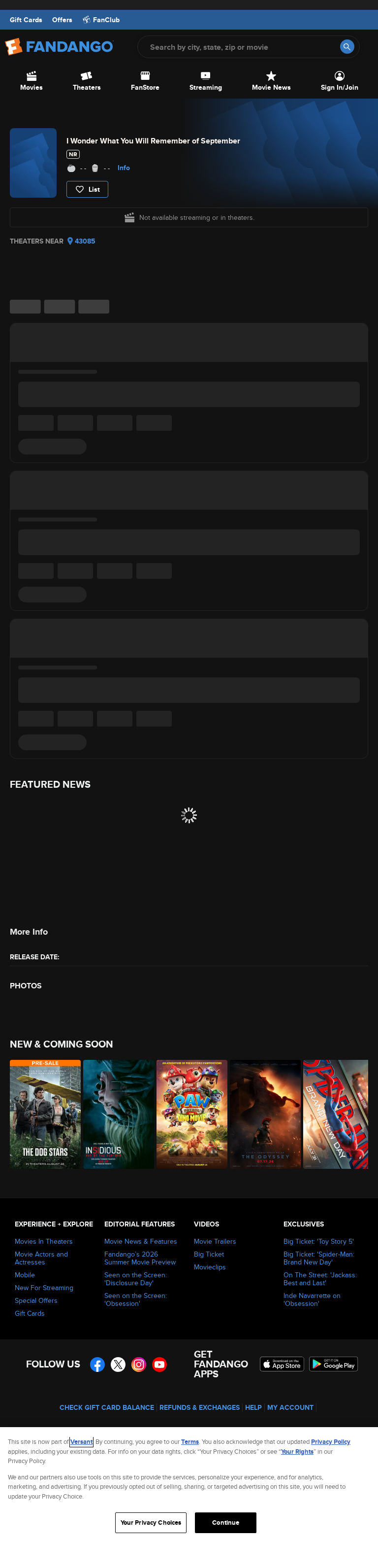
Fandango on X (118, 1364)
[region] (189, 1484)
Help (253, 1407)
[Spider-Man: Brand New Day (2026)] (334, 1114)
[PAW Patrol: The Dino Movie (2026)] (188, 1114)
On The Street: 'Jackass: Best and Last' (320, 1279)
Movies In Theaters (44, 1241)
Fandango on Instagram (138, 1364)
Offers (62, 20)
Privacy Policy (330, 1441)
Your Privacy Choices (151, 1522)
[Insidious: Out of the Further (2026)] (114, 1114)
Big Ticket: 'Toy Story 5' (319, 1241)
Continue (225, 1522)
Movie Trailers (215, 1241)
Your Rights (297, 1451)
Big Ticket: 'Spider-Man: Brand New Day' (319, 1258)
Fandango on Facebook (97, 1364)
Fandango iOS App (282, 1364)
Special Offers (36, 1300)
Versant (81, 1441)
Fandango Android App (333, 1364)
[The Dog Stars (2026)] (41, 1114)
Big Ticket (209, 1254)
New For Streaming (44, 1288)
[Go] (347, 46)
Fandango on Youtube (159, 1364)
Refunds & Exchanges (199, 1407)
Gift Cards (26, 20)
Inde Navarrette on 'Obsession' (312, 1299)
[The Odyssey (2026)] (261, 1114)
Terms (190, 1441)
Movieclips (210, 1267)
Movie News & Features (140, 1241)
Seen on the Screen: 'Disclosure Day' (135, 1279)
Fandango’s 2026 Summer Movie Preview (140, 1258)
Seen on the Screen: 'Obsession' (135, 1299)
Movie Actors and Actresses (41, 1258)
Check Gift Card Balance (107, 1407)
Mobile (25, 1275)
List (94, 189)
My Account (290, 1407)
